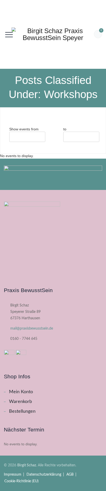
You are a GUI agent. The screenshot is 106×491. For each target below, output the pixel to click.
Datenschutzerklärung (43, 474)
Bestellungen (22, 411)
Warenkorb (20, 401)
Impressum (12, 474)
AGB (70, 474)
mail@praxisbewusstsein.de (31, 328)
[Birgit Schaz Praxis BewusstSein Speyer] (53, 34)
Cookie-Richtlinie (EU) (21, 481)
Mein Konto (21, 392)
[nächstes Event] (15, 118)
